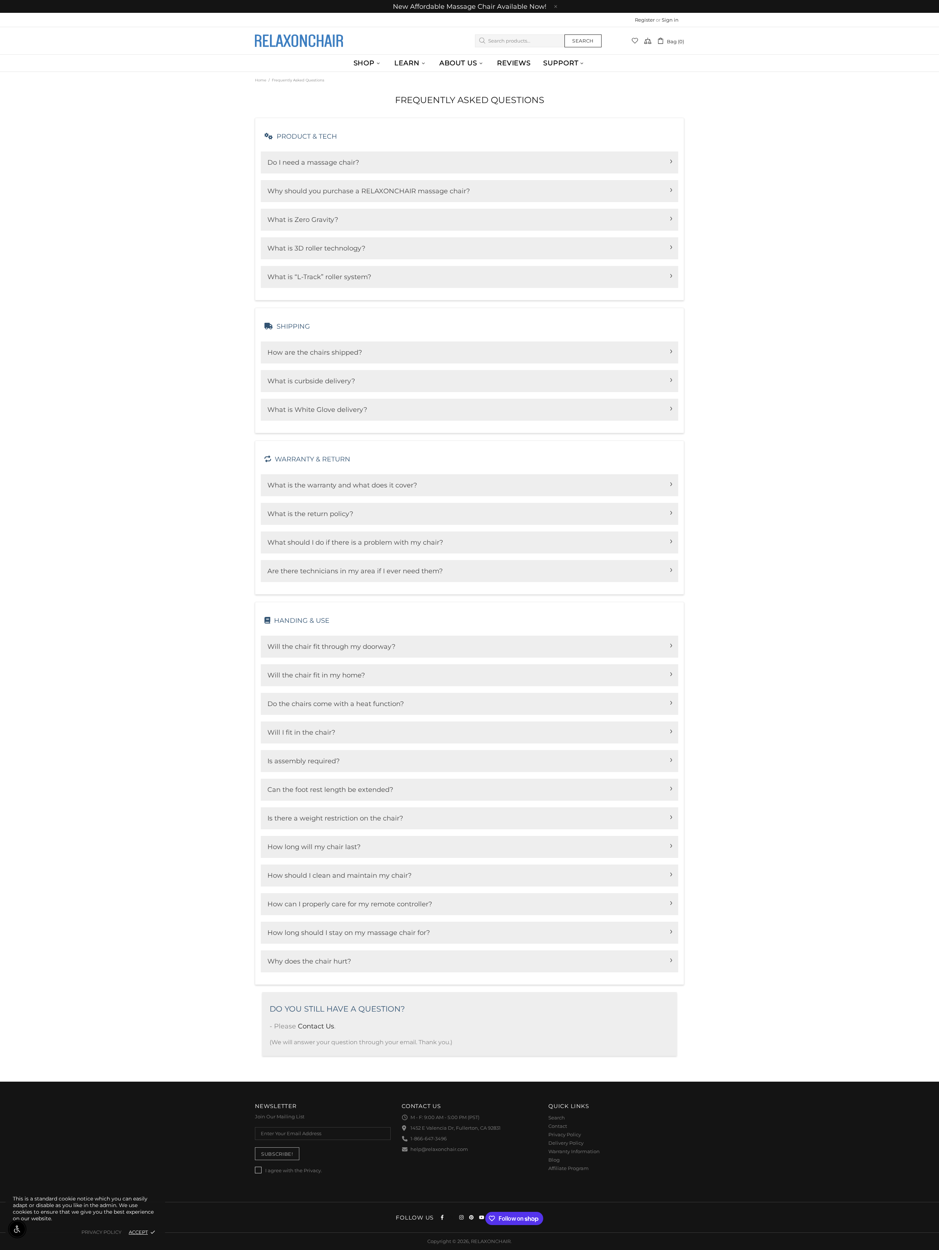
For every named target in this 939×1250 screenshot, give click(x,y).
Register (645, 20)
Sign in (670, 20)
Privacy (312, 1170)
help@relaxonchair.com (439, 1149)
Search (583, 41)
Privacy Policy (564, 1134)
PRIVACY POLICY (101, 1232)
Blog (554, 1160)
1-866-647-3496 (428, 1138)
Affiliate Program (568, 1168)
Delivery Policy (566, 1143)
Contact (557, 1126)
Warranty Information (574, 1151)
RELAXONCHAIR (299, 40)
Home (260, 80)
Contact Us (316, 1026)
